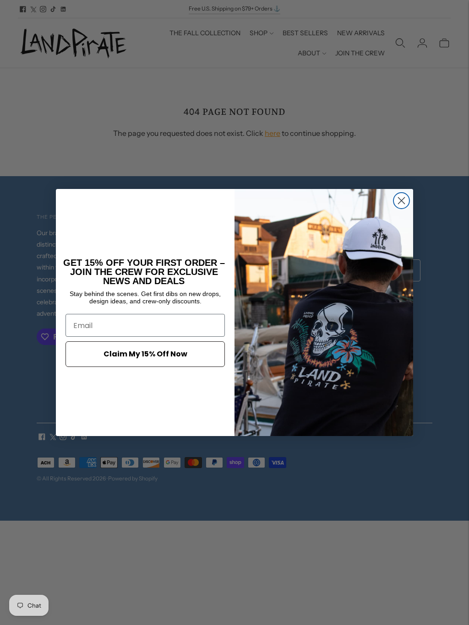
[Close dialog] (401, 201)
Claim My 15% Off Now (145, 354)
